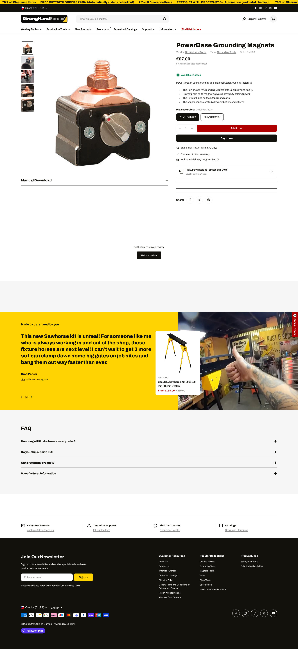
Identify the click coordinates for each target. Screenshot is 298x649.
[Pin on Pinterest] (208, 200)
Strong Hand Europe (40, 624)
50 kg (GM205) (212, 117)
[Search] (165, 19)
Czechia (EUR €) (34, 8)
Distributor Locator (170, 530)
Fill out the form (101, 530)
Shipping (180, 63)
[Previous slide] (22, 397)
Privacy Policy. (74, 586)
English (55, 607)
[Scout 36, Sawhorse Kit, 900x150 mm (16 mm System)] (178, 353)
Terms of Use (58, 586)
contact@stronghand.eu (40, 530)
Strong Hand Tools (195, 52)
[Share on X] (199, 200)
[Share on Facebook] (190, 200)
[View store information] (271, 171)
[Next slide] (32, 397)
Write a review (149, 255)
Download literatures (236, 530)
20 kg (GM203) (187, 117)
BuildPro (163, 378)
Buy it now (227, 138)
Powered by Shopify (64, 624)
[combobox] (122, 19)
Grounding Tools (226, 52)
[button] (295, 324)
